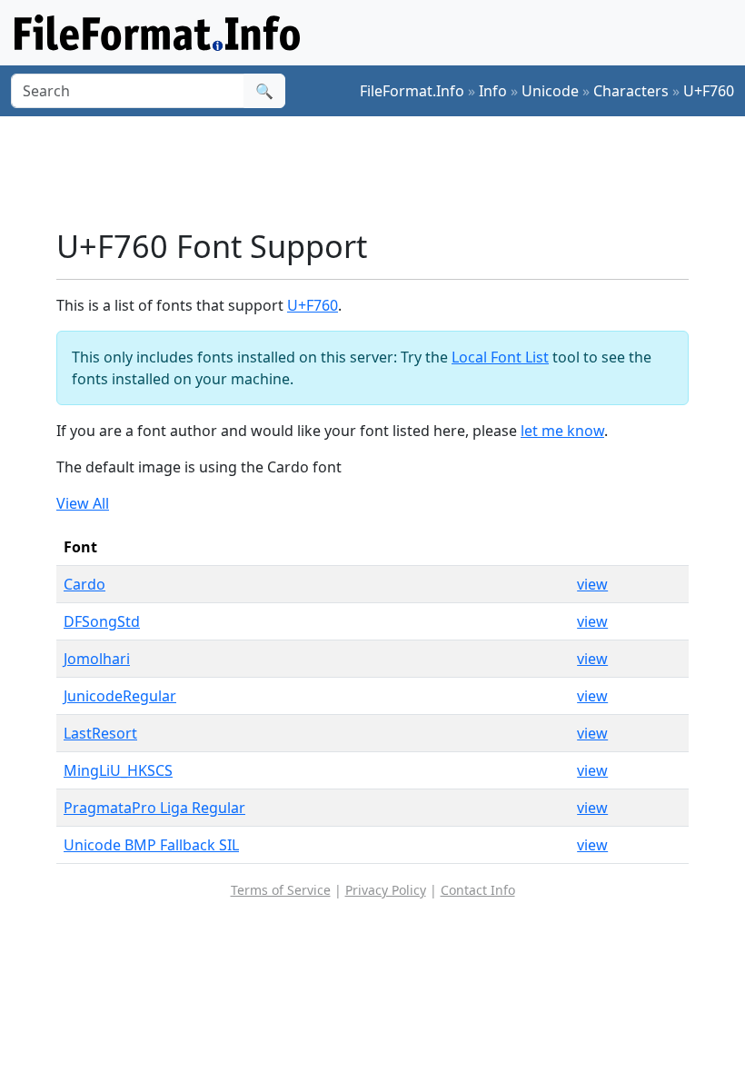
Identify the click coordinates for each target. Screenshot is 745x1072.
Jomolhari (97, 659)
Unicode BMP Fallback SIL (151, 845)
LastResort (100, 733)
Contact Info (478, 889)
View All (82, 503)
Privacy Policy (385, 889)
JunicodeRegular (120, 696)
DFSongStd (102, 621)
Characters (631, 91)
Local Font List (500, 357)
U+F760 (708, 91)
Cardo (84, 584)
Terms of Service (281, 889)
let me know (562, 431)
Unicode (550, 91)
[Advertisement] (387, 172)
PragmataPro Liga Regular (154, 808)
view (592, 584)
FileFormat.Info (412, 91)
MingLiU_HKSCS (118, 770)
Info (493, 91)
